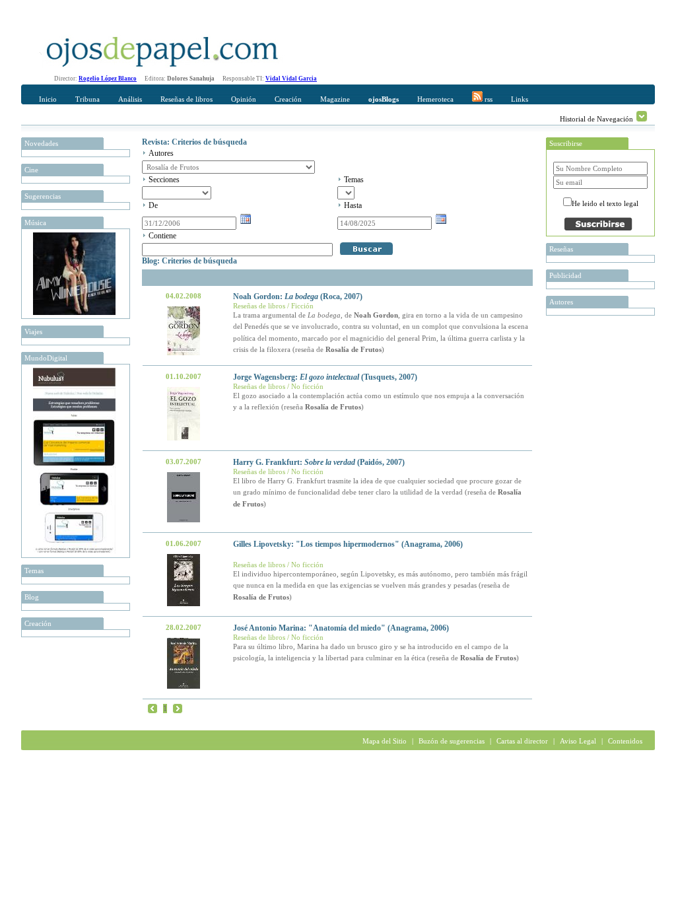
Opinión (243, 99)
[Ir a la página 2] (177, 708)
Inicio (48, 99)
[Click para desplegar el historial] (641, 116)
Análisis (130, 99)
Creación (288, 99)
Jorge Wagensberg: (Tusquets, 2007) (325, 377)
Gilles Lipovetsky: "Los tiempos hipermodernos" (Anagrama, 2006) (348, 544)
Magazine (335, 99)
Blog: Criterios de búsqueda (189, 260)
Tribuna (87, 99)
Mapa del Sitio (384, 741)
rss (487, 99)
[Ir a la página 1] (152, 708)
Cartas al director (522, 741)
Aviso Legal (578, 741)
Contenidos (625, 741)
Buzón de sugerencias (452, 741)
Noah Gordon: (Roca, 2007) (297, 296)
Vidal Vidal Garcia (291, 78)
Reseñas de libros (186, 99)
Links (519, 99)
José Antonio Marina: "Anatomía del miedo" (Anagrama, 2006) (341, 628)
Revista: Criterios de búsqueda (194, 142)
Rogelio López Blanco (108, 78)
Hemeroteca (435, 99)
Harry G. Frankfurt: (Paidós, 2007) (319, 462)
